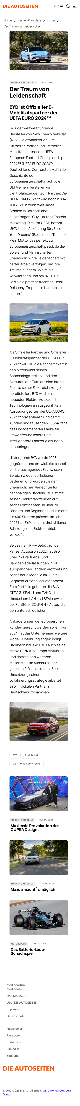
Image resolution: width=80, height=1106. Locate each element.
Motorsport (18, 943)
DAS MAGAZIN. (17, 996)
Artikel (51, 20)
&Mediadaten (16, 987)
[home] (20, 6)
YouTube (13, 1056)
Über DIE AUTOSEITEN (22, 1003)
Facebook (13, 1035)
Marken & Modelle (29, 20)
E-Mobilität (31, 755)
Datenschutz (16, 1016)
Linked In (13, 1049)
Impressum (14, 1009)
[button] (74, 6)
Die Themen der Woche (27, 763)
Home (8, 20)
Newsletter (14, 1029)
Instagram (14, 1042)
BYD (15, 755)
